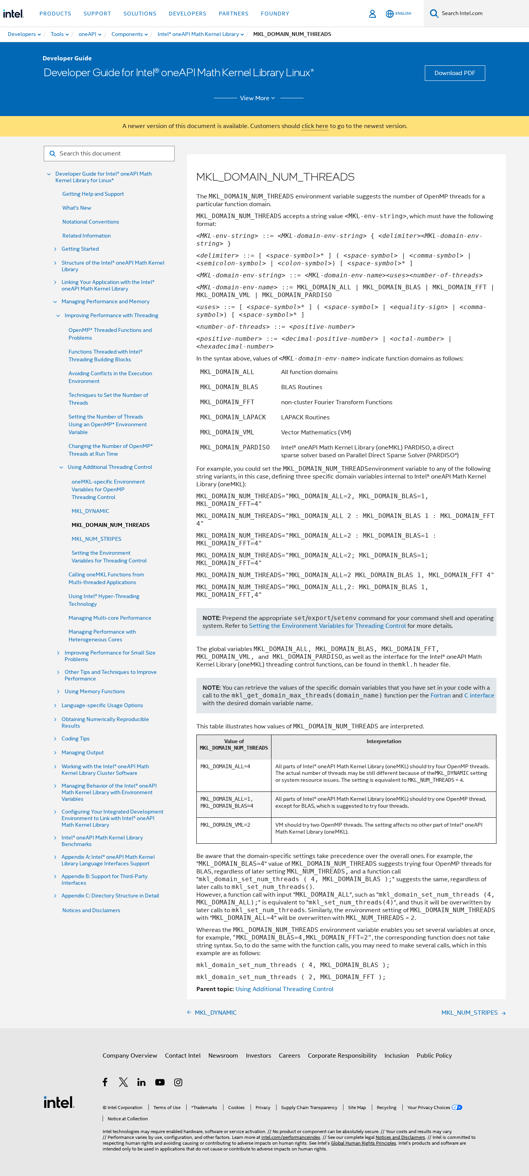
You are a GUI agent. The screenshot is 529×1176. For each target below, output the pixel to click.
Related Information (86, 235)
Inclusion (397, 1056)
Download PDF (455, 73)
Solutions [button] (140, 13)
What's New (76, 207)
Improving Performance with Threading (111, 315)
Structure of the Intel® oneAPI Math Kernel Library (113, 266)
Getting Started (80, 249)
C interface (479, 695)
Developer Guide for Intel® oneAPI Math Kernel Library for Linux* (103, 177)
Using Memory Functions (95, 691)
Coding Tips (76, 738)
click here (315, 126)
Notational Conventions (90, 221)
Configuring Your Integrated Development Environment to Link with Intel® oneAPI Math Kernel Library (112, 818)
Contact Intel (183, 1056)
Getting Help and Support (93, 193)
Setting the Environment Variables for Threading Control (327, 626)
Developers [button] (187, 13)
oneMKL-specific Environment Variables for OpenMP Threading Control (108, 489)
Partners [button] (234, 13)
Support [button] (97, 13)
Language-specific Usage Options (102, 705)
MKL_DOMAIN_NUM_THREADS (111, 525)
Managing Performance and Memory (105, 301)
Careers (289, 1056)
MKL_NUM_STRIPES (96, 538)
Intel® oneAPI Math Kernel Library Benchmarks (102, 841)
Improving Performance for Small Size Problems (110, 656)
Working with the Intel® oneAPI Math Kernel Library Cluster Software (105, 769)
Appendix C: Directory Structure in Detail (110, 895)
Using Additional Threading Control (110, 467)
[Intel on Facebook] (106, 1084)
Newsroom (223, 1056)
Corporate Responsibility (342, 1056)
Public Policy (434, 1056)
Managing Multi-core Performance (110, 617)
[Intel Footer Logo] (59, 1102)
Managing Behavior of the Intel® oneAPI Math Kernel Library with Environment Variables (109, 792)
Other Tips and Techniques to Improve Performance (111, 675)
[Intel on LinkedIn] (142, 1084)
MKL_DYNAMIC (90, 511)
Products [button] (55, 13)
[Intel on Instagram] (179, 1084)
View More (255, 98)
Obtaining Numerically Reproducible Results (105, 722)
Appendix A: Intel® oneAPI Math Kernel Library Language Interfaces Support (108, 860)
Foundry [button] (275, 13)
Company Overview (130, 1056)
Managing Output (83, 752)
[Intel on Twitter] (124, 1084)
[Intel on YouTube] (161, 1084)
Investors (258, 1056)
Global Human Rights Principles (363, 1143)
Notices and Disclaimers (91, 910)
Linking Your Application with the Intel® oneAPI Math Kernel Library (108, 285)
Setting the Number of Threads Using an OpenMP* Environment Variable (108, 424)
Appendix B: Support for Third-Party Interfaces (105, 879)
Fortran (441, 695)
